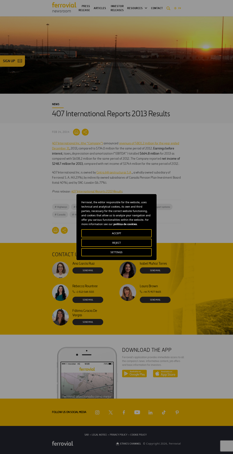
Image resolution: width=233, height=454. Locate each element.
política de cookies (125, 224)
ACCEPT (116, 233)
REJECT (116, 242)
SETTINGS (116, 252)
